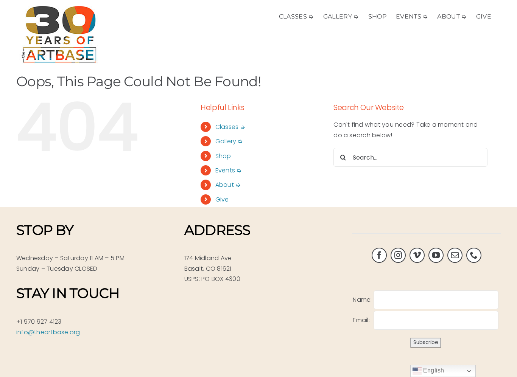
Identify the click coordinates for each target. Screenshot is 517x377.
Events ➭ (228, 170)
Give (222, 199)
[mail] (454, 255)
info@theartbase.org (48, 332)
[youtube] (436, 255)
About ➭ (228, 184)
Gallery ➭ (229, 141)
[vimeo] (417, 255)
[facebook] (379, 255)
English (433, 370)
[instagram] (398, 255)
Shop (223, 156)
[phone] (473, 255)
